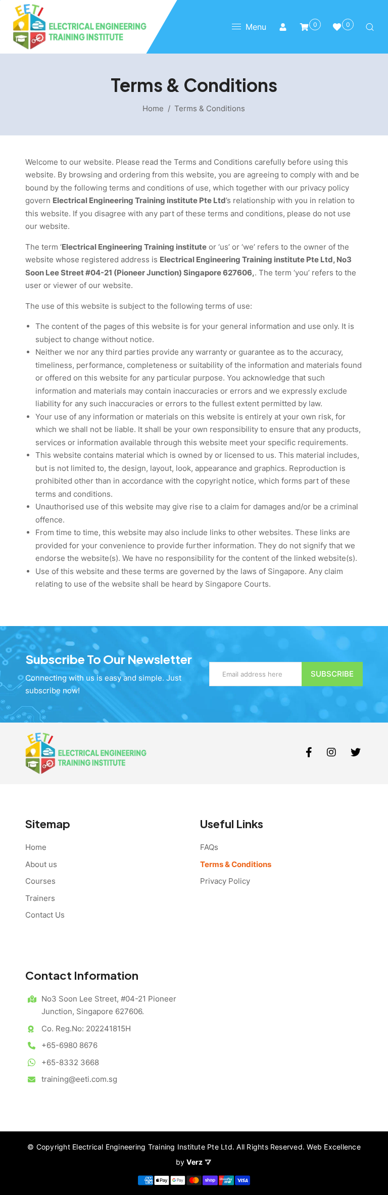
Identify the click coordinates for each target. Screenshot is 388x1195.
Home (153, 108)
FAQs (209, 847)
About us (41, 864)
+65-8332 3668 (70, 1062)
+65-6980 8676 (69, 1045)
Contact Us (45, 915)
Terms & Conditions (235, 864)
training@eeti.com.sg (79, 1079)
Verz (195, 1162)
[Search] (370, 26)
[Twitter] (357, 753)
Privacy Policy (225, 881)
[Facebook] (310, 753)
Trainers (40, 898)
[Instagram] (332, 753)
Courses (40, 881)
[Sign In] (283, 26)
